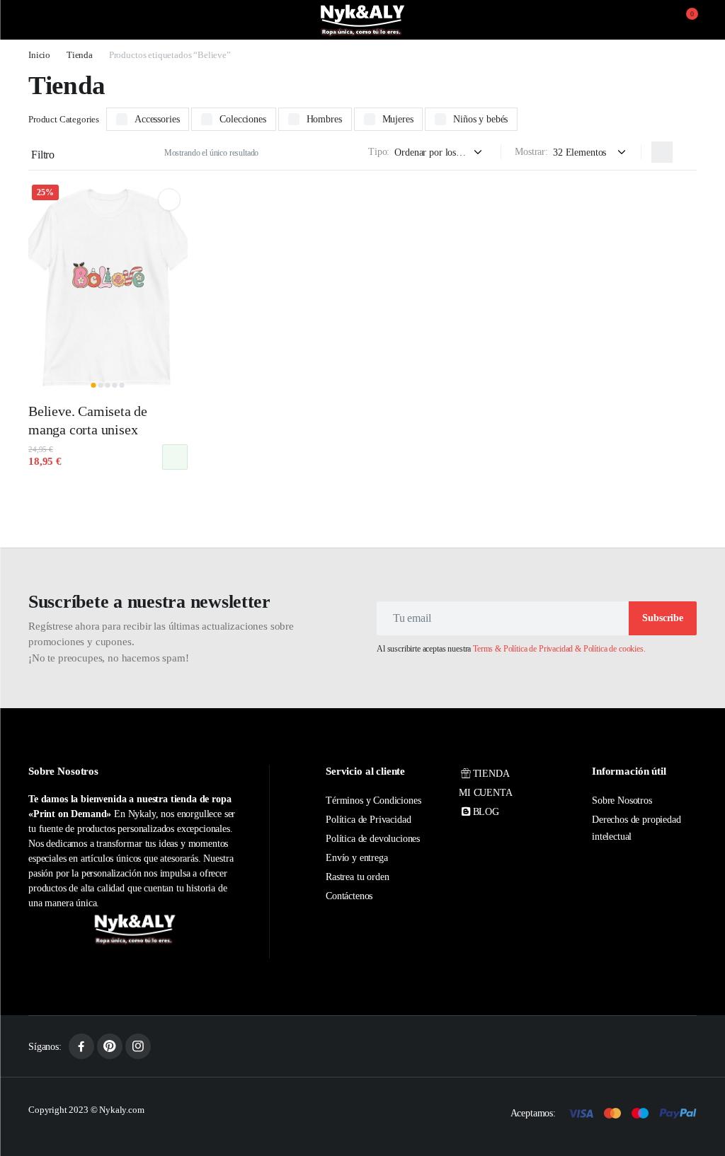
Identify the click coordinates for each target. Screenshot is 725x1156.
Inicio (39, 54)
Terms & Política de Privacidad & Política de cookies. (559, 649)
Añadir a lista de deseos (169, 199)
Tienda (80, 54)
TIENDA (491, 773)
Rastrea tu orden (357, 877)
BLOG (486, 812)
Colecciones (242, 119)
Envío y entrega (357, 857)
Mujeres (397, 119)
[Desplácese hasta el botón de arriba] (702, 1092)
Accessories (157, 119)
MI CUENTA (486, 792)
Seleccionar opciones (175, 457)
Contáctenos (349, 896)
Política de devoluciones (373, 838)
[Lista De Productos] (686, 152)
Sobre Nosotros (622, 800)
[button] (683, 19)
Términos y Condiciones (373, 800)
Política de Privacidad (368, 819)
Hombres (324, 119)
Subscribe (662, 618)
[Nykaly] (362, 20)
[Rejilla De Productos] (662, 152)
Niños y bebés (480, 119)
